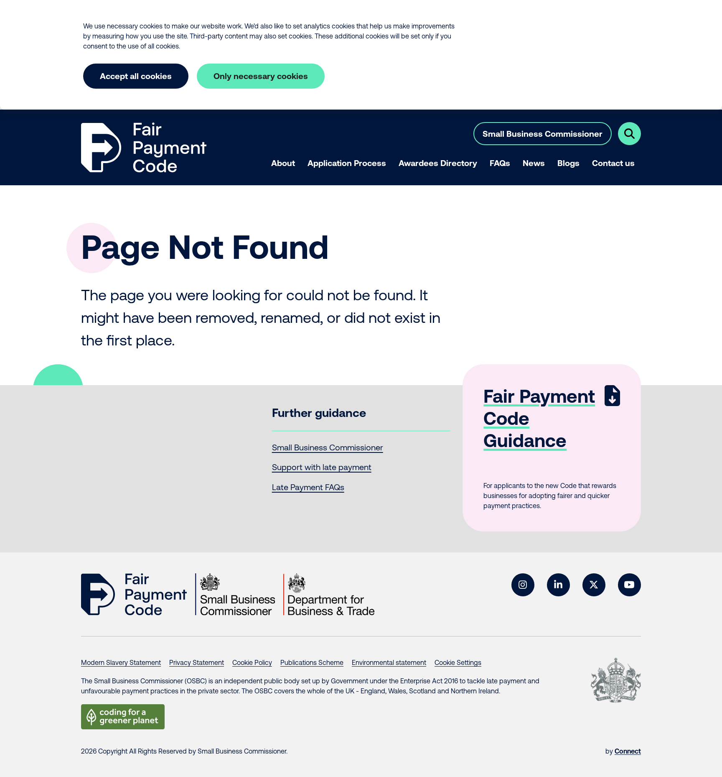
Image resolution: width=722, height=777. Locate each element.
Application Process (347, 163)
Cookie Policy (252, 662)
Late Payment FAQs (308, 487)
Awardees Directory (438, 163)
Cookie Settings (458, 662)
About (283, 163)
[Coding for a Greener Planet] (123, 716)
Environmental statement (389, 662)
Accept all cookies (136, 76)
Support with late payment (321, 467)
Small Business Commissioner (543, 133)
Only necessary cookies (261, 76)
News (534, 163)
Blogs (568, 163)
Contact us (613, 163)
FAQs (500, 163)
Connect (628, 751)
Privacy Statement (196, 662)
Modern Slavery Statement (121, 662)
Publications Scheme (311, 662)
